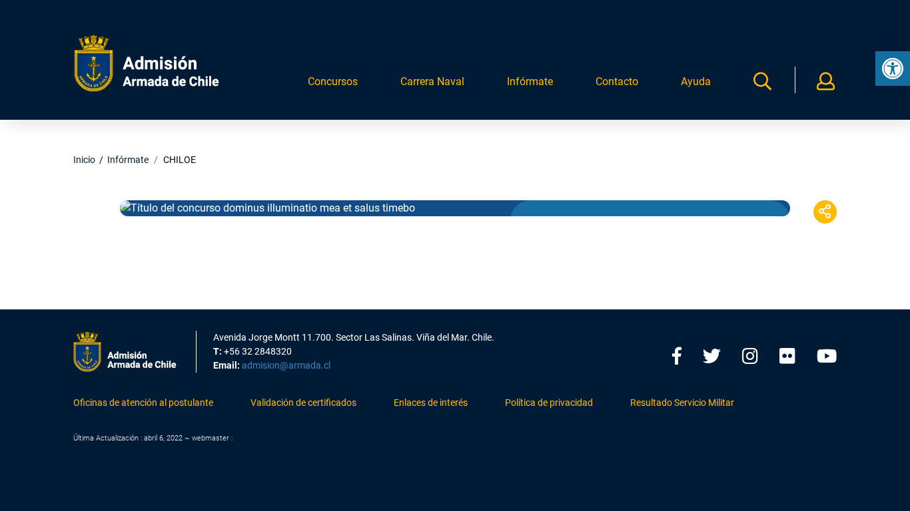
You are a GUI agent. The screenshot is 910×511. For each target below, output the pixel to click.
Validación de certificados (303, 402)
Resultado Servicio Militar (682, 402)
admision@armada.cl (286, 365)
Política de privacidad (549, 402)
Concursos (333, 81)
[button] (892, 68)
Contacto (617, 81)
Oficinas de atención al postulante (143, 402)
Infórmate (530, 81)
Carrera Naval (432, 81)
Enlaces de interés (431, 402)
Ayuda (696, 81)
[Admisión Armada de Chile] (146, 63)
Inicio (84, 159)
